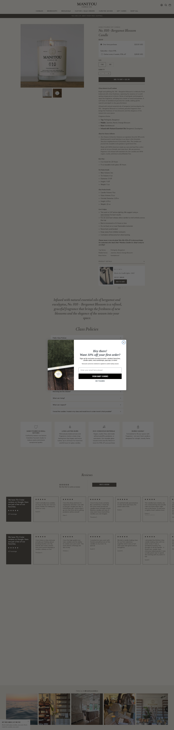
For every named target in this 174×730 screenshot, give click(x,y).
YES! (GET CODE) (100, 376)
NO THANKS (100, 381)
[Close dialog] (123, 342)
